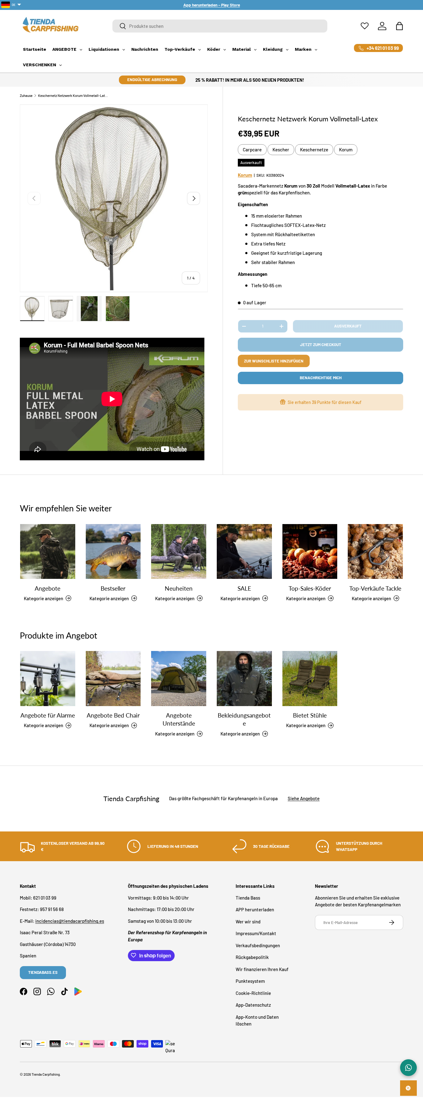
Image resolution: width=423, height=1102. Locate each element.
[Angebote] (47, 551)
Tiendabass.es (43, 972)
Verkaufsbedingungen (258, 945)
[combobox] (220, 26)
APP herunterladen (255, 909)
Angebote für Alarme (47, 715)
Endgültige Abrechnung (152, 79)
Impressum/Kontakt (256, 933)
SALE (244, 588)
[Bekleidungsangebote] (244, 678)
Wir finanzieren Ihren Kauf (262, 969)
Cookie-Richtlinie (253, 993)
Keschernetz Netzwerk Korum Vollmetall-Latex (73, 95)
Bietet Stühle (310, 715)
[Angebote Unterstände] (178, 678)
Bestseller (113, 588)
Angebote (47, 588)
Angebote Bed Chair (113, 715)
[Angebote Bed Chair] (113, 678)
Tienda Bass (248, 897)
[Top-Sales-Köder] (310, 551)
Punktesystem (250, 981)
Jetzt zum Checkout (320, 344)
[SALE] (244, 551)
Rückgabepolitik (252, 957)
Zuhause (26, 95)
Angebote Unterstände (179, 719)
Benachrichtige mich (321, 377)
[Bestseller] (113, 551)
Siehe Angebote (304, 798)
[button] (399, 26)
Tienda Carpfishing (46, 1074)
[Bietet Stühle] (310, 678)
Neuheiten (179, 588)
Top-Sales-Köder (310, 588)
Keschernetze (314, 149)
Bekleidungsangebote (244, 719)
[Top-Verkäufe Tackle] (375, 551)
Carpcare (252, 149)
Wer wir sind (248, 921)
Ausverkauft (348, 325)
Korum (345, 149)
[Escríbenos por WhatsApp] (408, 1067)
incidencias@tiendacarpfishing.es (69, 920)
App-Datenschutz (253, 1005)
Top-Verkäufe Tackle (375, 588)
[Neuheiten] (178, 551)
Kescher (281, 149)
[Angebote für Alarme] (47, 678)
